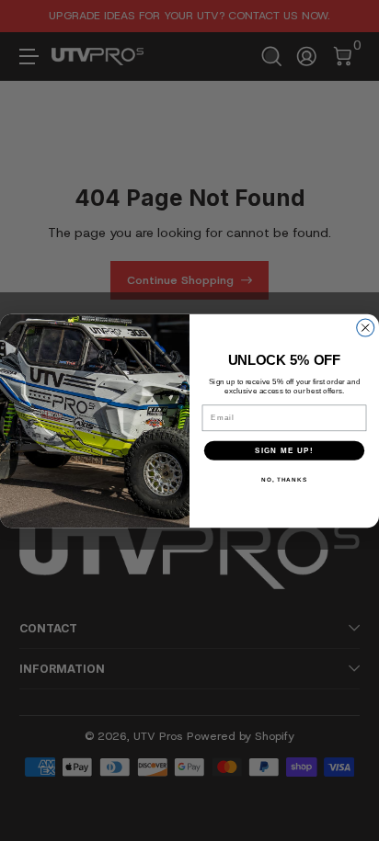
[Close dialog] (365, 327)
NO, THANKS (284, 479)
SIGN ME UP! (284, 450)
